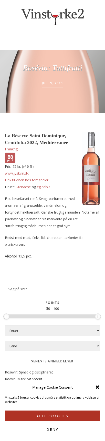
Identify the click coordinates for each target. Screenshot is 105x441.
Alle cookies (52, 415)
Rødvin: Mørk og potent (23, 379)
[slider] (6, 316)
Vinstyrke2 (52, 15)
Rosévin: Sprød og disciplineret (29, 372)
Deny (52, 429)
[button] (97, 387)
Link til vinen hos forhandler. (27, 180)
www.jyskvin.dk (17, 173)
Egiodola (44, 187)
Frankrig (11, 149)
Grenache (23, 187)
